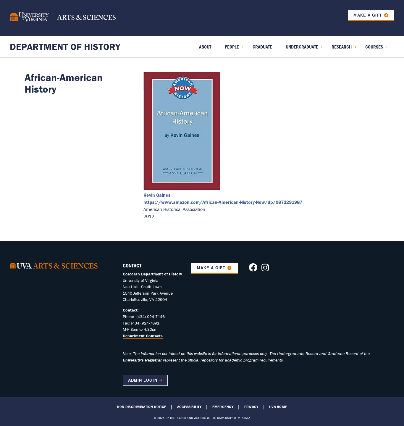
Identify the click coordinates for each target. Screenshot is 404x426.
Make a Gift (367, 15)
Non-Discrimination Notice (141, 407)
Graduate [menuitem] (261, 49)
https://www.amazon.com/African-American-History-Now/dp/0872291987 (222, 202)
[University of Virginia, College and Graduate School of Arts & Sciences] (63, 18)
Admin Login (142, 380)
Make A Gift (211, 267)
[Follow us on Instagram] (265, 269)
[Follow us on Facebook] (253, 269)
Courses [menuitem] (373, 49)
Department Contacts (143, 335)
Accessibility (189, 407)
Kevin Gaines (157, 195)
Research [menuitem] (340, 49)
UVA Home (278, 407)
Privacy (251, 407)
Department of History (65, 46)
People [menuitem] (230, 49)
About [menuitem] (204, 49)
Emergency (222, 407)
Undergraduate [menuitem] (300, 49)
